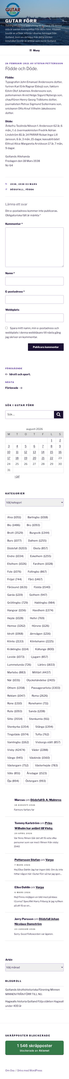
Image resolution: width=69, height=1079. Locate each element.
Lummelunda (19, 664)
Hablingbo (44, 602)
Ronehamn (38, 703)
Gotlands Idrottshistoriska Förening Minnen (32, 989)
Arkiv (9, 959)
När (13, 680)
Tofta (42, 734)
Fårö (35, 579)
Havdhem (43, 610)
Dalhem (37, 540)
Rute (14, 711)
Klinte (15, 641)
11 (17, 452)
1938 (13, 184)
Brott (15, 532)
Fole (14, 571)
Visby (16, 750)
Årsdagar (37, 773)
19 (25, 458)
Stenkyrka (18, 726)
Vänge (15, 757)
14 (42, 452)
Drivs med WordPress (29, 1070)
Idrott (15, 633)
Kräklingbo (18, 649)
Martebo (16, 672)
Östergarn (35, 781)
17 (8, 458)
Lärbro (46, 664)
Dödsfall (17, 189)
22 (51, 458)
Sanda (37, 711)
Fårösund (17, 587)
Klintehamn (42, 641)
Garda (15, 594)
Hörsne (40, 625)
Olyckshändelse (41, 680)
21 (43, 458)
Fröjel (14, 579)
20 (34, 458)
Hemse (16, 625)
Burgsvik (39, 532)
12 (25, 452)
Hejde (15, 618)
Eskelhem (40, 556)
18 (17, 458)
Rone (14, 703)
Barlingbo (38, 517)
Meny (36, 50)
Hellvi (37, 618)
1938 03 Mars (28, 184)
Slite (14, 719)
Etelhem (17, 563)
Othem (16, 688)
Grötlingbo (17, 602)
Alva (14, 517)
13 (34, 452)
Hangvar (16, 610)
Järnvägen (40, 633)
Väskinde (39, 757)
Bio (13, 525)
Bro (33, 525)
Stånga (44, 726)
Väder (40, 750)
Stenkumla (39, 719)
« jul (17, 476)
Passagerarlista (45, 688)
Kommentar (14, 223)
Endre (15, 556)
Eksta (40, 548)
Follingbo (37, 571)
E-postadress (15, 291)
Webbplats (12, 309)
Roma (40, 695)
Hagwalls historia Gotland (21, 1001)
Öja (13, 781)
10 (8, 452)
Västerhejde (46, 765)
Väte (13, 773)
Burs (14, 540)
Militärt (41, 672)
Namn (10, 273)
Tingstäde (18, 734)
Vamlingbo (18, 742)
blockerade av (38, 1049)
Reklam (16, 695)
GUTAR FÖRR (21, 21)
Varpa (49, 860)
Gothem (38, 594)
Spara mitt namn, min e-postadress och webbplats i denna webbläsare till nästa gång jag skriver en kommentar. (33, 333)
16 (60, 452)
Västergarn (17, 765)
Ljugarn (39, 656)
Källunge (44, 649)
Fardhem (43, 563)
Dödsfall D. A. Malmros (45, 800)
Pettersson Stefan (27, 860)
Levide (15, 656)
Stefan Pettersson (48, 63)
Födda (30, 189)
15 (51, 452)
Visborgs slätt (47, 742)
